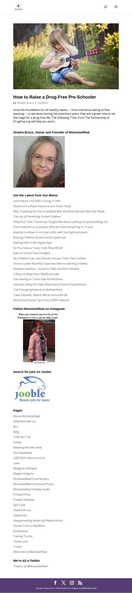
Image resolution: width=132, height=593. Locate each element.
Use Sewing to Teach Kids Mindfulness (38, 279)
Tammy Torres (22, 536)
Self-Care (19, 505)
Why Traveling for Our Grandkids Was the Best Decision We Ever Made (58, 211)
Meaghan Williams (25, 468)
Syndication (20, 531)
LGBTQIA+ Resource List (29, 458)
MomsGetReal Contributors (31, 479)
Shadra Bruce (25, 102)
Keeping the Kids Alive (27, 447)
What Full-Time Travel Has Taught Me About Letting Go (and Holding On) (60, 222)
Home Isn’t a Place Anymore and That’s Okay (42, 206)
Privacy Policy (21, 494)
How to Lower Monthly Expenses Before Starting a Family (50, 263)
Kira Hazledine (22, 453)
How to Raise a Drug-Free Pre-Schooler (54, 97)
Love (16, 463)
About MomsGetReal (26, 416)
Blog (16, 432)
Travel (17, 547)
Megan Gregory (23, 473)
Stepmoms (20, 515)
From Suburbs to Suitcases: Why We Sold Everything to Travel (53, 227)
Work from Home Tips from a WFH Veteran (41, 300)
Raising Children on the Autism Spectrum (39, 237)
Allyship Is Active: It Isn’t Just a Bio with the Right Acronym (50, 232)
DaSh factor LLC (89, 588)
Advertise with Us (24, 421)
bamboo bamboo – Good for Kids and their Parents (46, 269)
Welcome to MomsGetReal (30, 552)
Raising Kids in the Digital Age (32, 242)
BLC (15, 427)
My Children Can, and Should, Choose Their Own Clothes (49, 258)
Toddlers (42, 102)
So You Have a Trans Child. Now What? (38, 248)
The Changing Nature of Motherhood (37, 290)
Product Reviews (23, 499)
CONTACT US (22, 437)
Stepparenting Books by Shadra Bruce (38, 520)
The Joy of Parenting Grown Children (37, 216)
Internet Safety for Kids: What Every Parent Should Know (49, 284)
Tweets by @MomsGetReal (30, 566)
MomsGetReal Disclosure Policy (33, 484)
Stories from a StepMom (29, 526)
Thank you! (20, 541)
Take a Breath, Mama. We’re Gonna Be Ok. (40, 295)
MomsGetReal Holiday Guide (31, 489)
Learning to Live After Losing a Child (36, 201)
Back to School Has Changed (31, 253)
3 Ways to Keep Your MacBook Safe (36, 274)
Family (17, 442)
